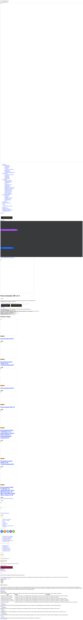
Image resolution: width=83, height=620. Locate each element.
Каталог (4, 164)
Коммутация (5, 201)
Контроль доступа (8, 191)
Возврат (4, 524)
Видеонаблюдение (6, 194)
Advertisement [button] (3, 612)
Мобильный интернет (7, 549)
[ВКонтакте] (1, 531)
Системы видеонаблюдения (8, 540)
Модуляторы (7, 178)
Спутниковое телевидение (7, 537)
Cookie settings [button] (3, 578)
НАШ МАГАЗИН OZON (7, 247)
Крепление (7, 177)
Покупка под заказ (8, 205)
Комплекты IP (7, 186)
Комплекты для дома (9, 188)
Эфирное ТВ (5, 173)
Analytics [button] (2, 609)
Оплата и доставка (6, 520)
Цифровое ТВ (5, 546)
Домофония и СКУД (6, 539)
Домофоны (5, 179)
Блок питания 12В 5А (7, 338)
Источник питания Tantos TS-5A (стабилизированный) (7, 462)
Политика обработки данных (8, 525)
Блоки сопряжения (8, 193)
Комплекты (7, 170)
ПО (5, 200)
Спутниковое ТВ (6, 165)
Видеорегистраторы (9, 197)
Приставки (7, 175)
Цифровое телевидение (7, 538)
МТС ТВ (6, 168)
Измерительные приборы (10, 172)
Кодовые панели (8, 190)
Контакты (2, 220)
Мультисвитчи (8, 171)
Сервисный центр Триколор (8, 536)
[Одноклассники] (4, 531)
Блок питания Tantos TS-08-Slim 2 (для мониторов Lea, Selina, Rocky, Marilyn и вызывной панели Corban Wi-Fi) (7, 433)
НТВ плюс (7, 167)
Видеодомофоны (8, 180)
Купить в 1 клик (16, 305)
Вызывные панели (8, 181)
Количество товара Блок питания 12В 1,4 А (9, 303)
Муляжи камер (8, 199)
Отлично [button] (8, 578)
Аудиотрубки (7, 182)
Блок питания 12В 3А (7, 388)
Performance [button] (2, 606)
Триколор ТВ (7, 166)
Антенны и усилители (9, 174)
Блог (4, 203)
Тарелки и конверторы (9, 169)
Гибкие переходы (8, 184)
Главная (2, 257)
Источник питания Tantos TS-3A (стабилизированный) (7, 363)
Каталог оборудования (7, 519)
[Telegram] (7, 531)
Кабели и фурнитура (7, 202)
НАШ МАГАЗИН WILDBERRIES (9, 229)
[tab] (41, 307)
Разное (4, 206)
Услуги (4, 204)
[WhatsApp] (13, 531)
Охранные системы (6, 550)
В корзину (6, 305)
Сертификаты (5, 523)
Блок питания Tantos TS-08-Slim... (6, 498)
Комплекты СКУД (8, 189)
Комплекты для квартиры (10, 187)
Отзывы (4, 522)
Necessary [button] (2, 590)
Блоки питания (8, 192)
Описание (2, 307)
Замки (6, 183)
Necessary (3, 591)
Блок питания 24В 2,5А (7, 407)
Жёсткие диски (8, 198)
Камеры (6, 196)
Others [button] (1, 615)
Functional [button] (2, 603)
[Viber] (10, 531)
